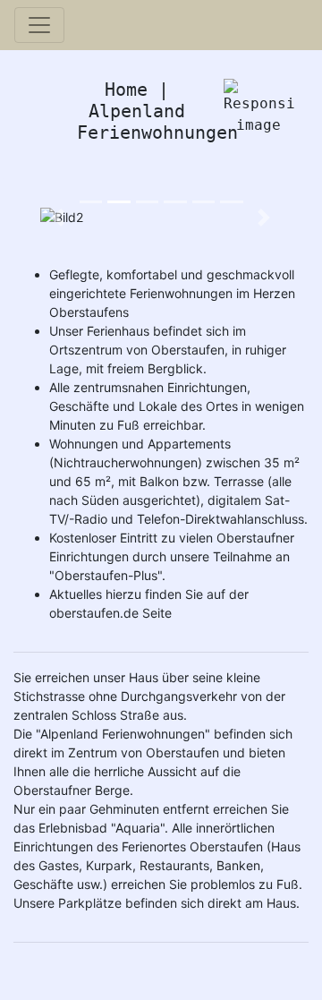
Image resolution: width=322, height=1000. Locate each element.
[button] (58, 217)
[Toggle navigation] (39, 25)
